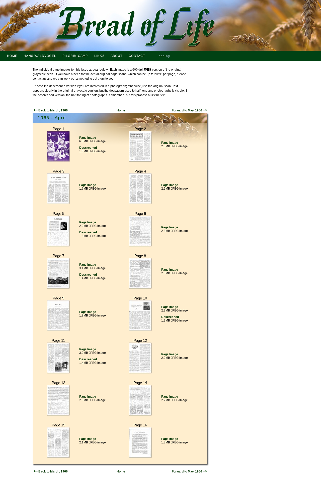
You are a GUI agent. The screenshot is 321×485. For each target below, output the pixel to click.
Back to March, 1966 (53, 110)
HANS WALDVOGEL (40, 56)
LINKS (99, 56)
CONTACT (137, 56)
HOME (12, 56)
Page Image (87, 137)
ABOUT (116, 56)
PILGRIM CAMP (75, 56)
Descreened (88, 147)
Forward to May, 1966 (187, 110)
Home (121, 110)
